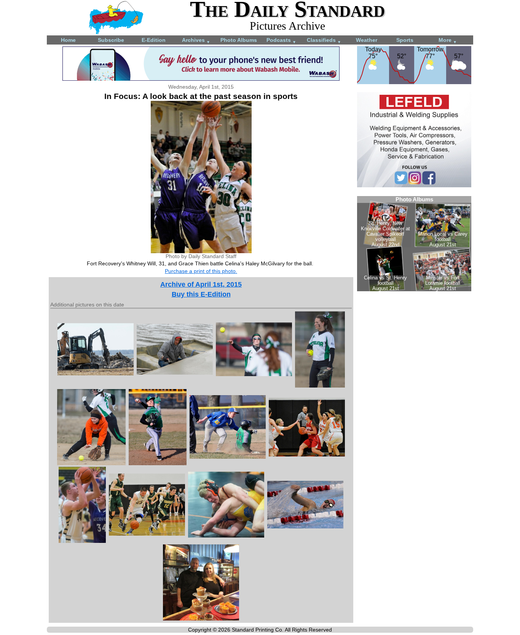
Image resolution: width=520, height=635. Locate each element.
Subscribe (111, 40)
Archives (196, 40)
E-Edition (154, 40)
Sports (404, 40)
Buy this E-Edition (201, 294)
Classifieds (324, 40)
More (448, 40)
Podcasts (281, 40)
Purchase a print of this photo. (201, 271)
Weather (366, 40)
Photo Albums (238, 40)
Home (68, 40)
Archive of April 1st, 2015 (201, 284)
